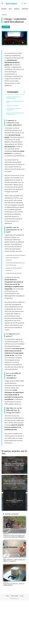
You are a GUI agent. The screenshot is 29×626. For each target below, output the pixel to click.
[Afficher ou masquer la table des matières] (21, 92)
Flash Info (14, 461)
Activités (6, 27)
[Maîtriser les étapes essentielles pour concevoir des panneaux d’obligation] (14, 524)
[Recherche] (22, 3)
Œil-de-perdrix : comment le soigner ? (14, 501)
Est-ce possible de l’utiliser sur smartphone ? (13, 109)
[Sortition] (11, 3)
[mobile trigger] (3, 3)
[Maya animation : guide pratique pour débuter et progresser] (14, 548)
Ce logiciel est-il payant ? (12, 105)
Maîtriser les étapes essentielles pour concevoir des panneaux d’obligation (14, 536)
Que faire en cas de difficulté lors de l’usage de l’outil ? (15, 113)
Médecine (5, 582)
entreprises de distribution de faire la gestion (12, 62)
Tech (4, 558)
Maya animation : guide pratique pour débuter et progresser (14, 560)
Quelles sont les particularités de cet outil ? (15, 101)
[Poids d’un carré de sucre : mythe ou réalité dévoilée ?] (14, 572)
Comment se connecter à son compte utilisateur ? (13, 97)
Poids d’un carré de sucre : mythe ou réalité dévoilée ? (13, 584)
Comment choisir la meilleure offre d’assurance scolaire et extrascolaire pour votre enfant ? (14, 482)
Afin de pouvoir (10, 146)
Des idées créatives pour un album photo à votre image (14, 464)
